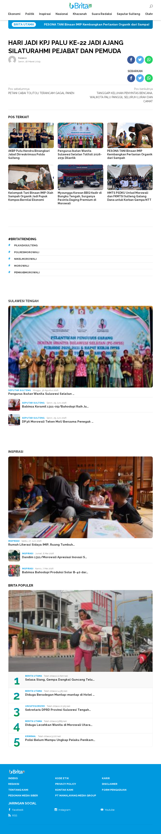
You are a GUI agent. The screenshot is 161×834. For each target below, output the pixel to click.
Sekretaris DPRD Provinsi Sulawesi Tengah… (58, 710)
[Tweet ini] (140, 60)
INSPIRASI (15, 452)
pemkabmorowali (27, 272)
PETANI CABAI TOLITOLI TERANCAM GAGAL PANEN (41, 91)
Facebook (17, 809)
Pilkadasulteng (26, 245)
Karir (106, 778)
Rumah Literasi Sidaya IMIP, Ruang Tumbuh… (41, 544)
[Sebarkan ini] (131, 60)
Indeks (13, 778)
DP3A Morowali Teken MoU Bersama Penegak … (57, 421)
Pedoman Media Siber (23, 795)
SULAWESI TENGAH (23, 301)
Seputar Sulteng (19, 390)
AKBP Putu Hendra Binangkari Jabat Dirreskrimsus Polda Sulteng (29, 154)
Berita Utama (33, 676)
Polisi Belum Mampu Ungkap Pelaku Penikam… (60, 740)
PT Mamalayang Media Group (75, 795)
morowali (21, 265)
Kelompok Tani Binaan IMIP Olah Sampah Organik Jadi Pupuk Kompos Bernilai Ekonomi (30, 196)
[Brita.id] (80, 6)
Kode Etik (62, 778)
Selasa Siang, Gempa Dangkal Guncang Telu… (60, 679)
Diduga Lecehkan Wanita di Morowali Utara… (58, 725)
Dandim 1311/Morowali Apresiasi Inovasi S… (54, 557)
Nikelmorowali (25, 258)
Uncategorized (35, 706)
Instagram (64, 809)
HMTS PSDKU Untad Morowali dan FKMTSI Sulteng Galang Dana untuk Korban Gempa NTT (129, 196)
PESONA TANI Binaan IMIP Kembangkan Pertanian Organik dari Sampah (65, 24)
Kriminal (30, 736)
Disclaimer (109, 783)
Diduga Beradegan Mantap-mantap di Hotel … (60, 694)
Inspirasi (13, 541)
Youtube (109, 809)
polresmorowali (26, 252)
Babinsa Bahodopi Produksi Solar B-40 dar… (55, 572)
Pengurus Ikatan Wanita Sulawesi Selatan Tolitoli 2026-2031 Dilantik (80, 154)
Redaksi (13, 783)
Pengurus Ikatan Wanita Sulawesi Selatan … (41, 394)
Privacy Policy (65, 783)
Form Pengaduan (114, 789)
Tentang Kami (18, 789)
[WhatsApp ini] (149, 60)
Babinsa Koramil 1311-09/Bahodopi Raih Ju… (55, 406)
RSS (14, 815)
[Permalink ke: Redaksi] (12, 59)
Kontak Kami (64, 789)
